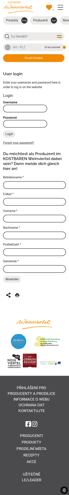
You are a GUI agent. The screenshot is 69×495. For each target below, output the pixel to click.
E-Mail (8, 194)
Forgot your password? (18, 143)
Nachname (11, 227)
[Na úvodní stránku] (18, 7)
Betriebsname (13, 177)
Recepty (31, 455)
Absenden (12, 279)
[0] (49, 7)
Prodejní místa (31, 448)
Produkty (16, 20)
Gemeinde (11, 261)
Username (10, 102)
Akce (31, 461)
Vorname (10, 211)
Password (10, 117)
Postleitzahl (12, 244)
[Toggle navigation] (60, 7)
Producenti (44, 20)
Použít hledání (34, 58)
